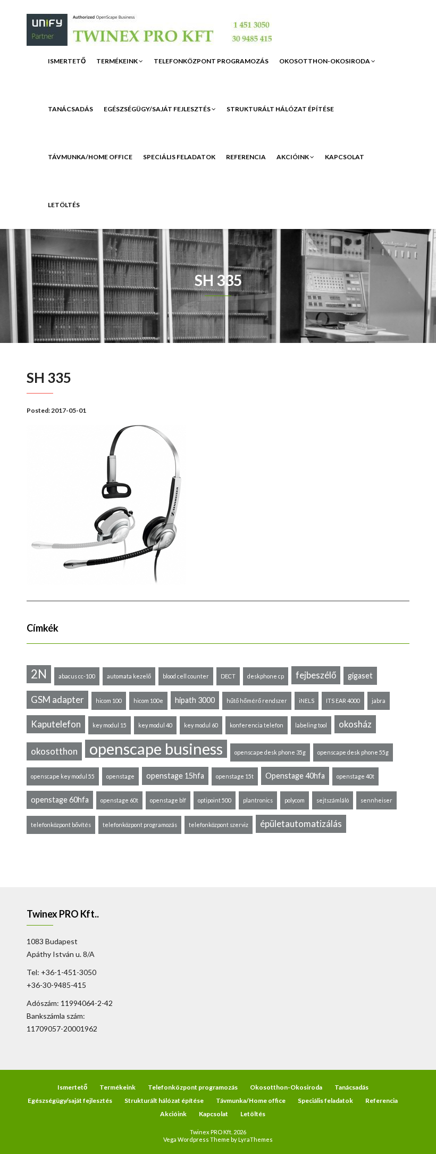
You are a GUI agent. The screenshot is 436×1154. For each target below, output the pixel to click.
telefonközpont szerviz (218, 824)
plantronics (258, 800)
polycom (294, 800)
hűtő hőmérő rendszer (257, 700)
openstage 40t (355, 776)
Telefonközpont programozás (211, 61)
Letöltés (64, 205)
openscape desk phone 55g (353, 752)
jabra (378, 700)
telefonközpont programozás (140, 824)
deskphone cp (265, 676)
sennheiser (376, 800)
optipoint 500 (214, 800)
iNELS (306, 700)
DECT (228, 676)
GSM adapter (57, 699)
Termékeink (117, 61)
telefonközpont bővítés (61, 824)
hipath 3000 (195, 700)
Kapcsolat (344, 157)
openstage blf (168, 800)
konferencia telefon (256, 725)
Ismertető (67, 61)
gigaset (360, 675)
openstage (120, 776)
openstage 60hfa (60, 799)
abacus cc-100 (76, 676)
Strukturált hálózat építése (280, 109)
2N (39, 674)
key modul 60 (201, 725)
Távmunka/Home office (90, 157)
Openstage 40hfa (295, 775)
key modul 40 (155, 725)
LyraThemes (255, 1139)
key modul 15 (110, 725)
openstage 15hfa (175, 775)
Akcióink (293, 157)
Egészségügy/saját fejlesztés (158, 109)
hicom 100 (109, 700)
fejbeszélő (316, 675)
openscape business (156, 749)
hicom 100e (148, 700)
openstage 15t (235, 776)
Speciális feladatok (179, 157)
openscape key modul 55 (63, 776)
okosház (355, 724)
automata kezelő (129, 676)
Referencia (246, 157)
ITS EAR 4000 (343, 700)
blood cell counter (186, 676)
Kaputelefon (56, 724)
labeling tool (311, 725)
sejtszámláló (332, 800)
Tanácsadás (70, 109)
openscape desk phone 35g (270, 752)
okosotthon (54, 751)
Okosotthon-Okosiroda (325, 61)
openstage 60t (119, 800)
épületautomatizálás (301, 823)
